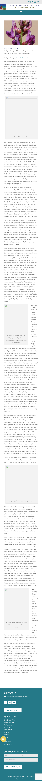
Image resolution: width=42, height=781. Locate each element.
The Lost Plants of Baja (12, 49)
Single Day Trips (9, 720)
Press (6, 737)
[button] (3, 739)
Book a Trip (8, 744)
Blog (24, 51)
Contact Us (8, 742)
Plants (28, 53)
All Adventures (9, 725)
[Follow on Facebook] (5, 702)
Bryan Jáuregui (10, 51)
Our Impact (8, 730)
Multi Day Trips (9, 722)
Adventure (19, 51)
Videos (6, 734)
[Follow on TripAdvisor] (14, 702)
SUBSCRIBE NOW (13, 767)
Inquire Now (12, 710)
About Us (7, 727)
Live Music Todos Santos (18, 53)
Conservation (31, 51)
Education (7, 53)
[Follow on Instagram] (10, 702)
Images (6, 732)
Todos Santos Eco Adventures (25, 58)
